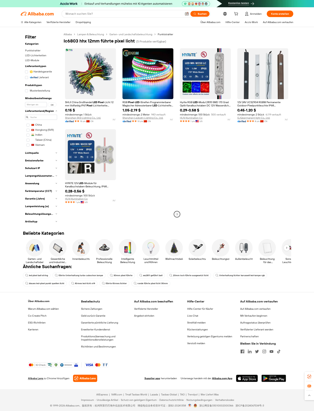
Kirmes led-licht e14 (85, 283)
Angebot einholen (144, 315)
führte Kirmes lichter (116, 283)
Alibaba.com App (222, 378)
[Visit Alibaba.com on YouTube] (271, 351)
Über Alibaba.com (38, 301)
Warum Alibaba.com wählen (43, 308)
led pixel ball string (38, 275)
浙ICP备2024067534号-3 (250, 405)
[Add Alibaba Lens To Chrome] (85, 378)
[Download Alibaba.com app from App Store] (247, 378)
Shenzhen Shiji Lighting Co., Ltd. (83, 117)
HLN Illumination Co (191, 117)
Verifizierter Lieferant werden (256, 329)
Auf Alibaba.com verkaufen (255, 308)
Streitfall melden (196, 322)
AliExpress (102, 394)
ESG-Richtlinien (37, 322)
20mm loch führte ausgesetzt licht (191, 275)
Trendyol (193, 394)
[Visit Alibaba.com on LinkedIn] (249, 351)
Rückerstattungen (197, 329)
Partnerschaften (249, 336)
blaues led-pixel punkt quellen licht (46, 283)
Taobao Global (169, 394)
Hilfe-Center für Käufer (200, 308)
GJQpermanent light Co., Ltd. (253, 117)
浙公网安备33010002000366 (216, 405)
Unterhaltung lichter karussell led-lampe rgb (242, 275)
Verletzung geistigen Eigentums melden (209, 336)
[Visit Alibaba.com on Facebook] (242, 351)
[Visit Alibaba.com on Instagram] (264, 351)
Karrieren (33, 329)
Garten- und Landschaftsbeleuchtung (130, 34)
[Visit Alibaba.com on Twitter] (257, 351)
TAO (182, 394)
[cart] (236, 14)
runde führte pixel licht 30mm (152, 283)
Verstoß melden (196, 343)
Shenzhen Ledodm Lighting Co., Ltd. (142, 117)
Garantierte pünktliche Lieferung (99, 322)
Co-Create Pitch (37, 315)
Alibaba (68, 34)
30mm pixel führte (123, 275)
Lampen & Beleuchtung (90, 34)
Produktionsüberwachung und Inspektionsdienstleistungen (98, 338)
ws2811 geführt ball (152, 275)
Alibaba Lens (35, 378)
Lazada (154, 394)
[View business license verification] (190, 405)
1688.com (116, 394)
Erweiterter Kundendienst (95, 329)
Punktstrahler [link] (165, 34)
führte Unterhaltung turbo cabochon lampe (81, 275)
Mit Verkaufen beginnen (253, 315)
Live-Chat (192, 315)
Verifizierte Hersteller (146, 308)
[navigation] (41, 128)
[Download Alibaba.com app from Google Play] (273, 378)
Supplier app (152, 378)
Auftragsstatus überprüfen (255, 322)
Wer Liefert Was (210, 394)
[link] (309, 376)
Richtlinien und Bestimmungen (98, 346)
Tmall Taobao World (136, 394)
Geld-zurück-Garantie (93, 315)
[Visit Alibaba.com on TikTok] (279, 351)
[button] (187, 14)
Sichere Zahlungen (91, 308)
